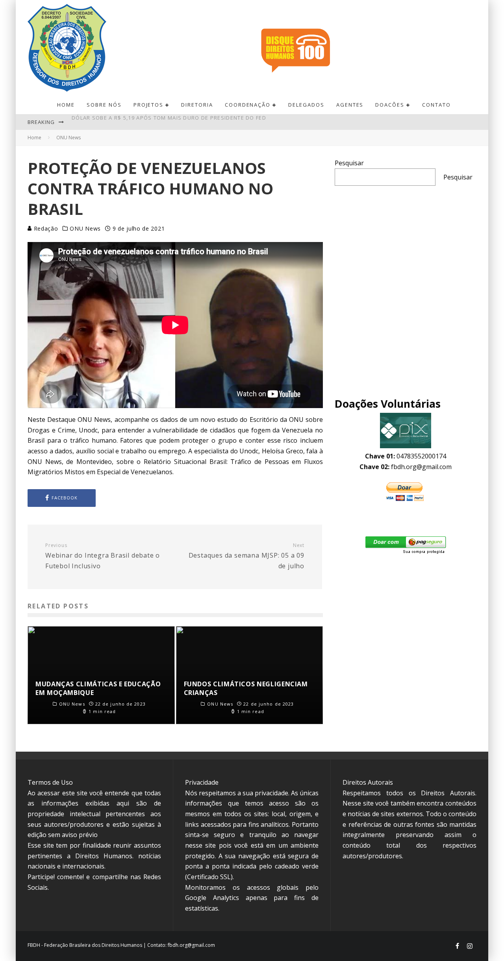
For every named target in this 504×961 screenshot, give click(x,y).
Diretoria (197, 104)
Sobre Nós (104, 104)
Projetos (148, 104)
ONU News (85, 228)
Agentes (350, 104)
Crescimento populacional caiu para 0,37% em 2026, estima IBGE (170, 122)
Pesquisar (349, 163)
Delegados (306, 104)
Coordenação (248, 104)
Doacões (389, 104)
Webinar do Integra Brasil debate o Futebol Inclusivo (102, 556)
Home (66, 104)
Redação (45, 228)
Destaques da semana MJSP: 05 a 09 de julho (246, 556)
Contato (436, 104)
